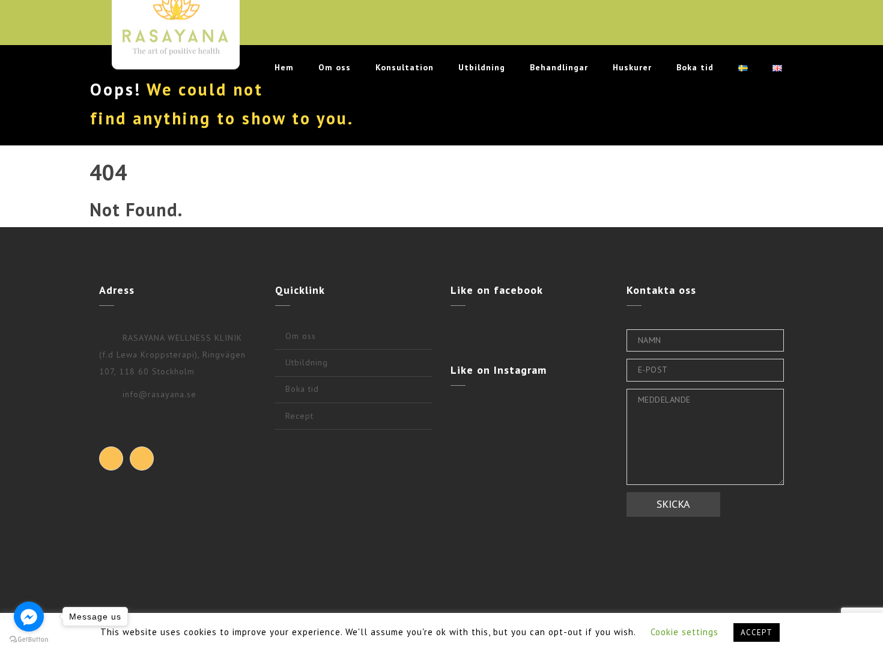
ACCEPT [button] (756, 632)
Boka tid (695, 67)
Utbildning (481, 67)
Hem (284, 67)
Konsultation (404, 67)
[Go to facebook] (29, 617)
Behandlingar (559, 67)
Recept (299, 415)
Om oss (334, 67)
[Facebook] (111, 458)
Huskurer (632, 67)
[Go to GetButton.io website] (29, 640)
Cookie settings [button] (684, 632)
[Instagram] (142, 458)
